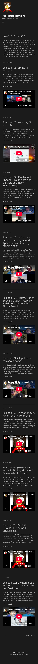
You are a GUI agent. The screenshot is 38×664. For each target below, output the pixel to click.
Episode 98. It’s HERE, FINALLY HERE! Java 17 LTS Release (15, 528)
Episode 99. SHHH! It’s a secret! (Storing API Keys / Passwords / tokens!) (18, 470)
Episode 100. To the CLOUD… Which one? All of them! (19, 414)
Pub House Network (13, 15)
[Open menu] (3, 22)
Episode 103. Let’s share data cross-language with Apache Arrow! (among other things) (17, 241)
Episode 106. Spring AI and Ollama (15, 69)
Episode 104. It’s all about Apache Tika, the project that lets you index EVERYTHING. (17, 181)
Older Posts (30, 635)
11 (7, 635)
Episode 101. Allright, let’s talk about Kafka (17, 359)
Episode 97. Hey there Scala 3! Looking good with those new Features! (18, 585)
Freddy (10, 86)
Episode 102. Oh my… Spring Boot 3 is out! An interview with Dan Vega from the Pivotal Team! (18, 302)
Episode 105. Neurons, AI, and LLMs (17, 124)
